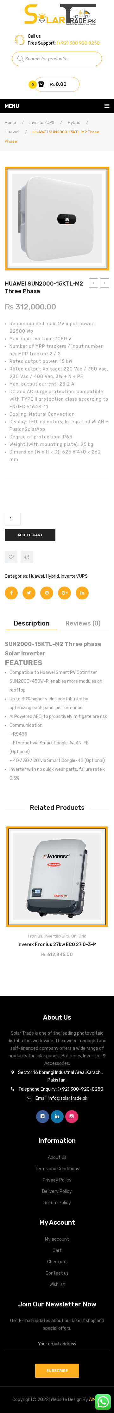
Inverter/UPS (41, 122)
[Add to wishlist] (11, 557)
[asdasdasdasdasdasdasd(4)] (57, 218)
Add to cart (30, 535)
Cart (57, 1250)
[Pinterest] (46, 593)
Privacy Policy (57, 1180)
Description (31, 623)
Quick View (97, 833)
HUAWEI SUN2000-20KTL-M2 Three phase (104, 284)
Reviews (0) (83, 623)
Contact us (57, 1273)
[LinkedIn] (82, 593)
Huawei (12, 132)
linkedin (57, 1116)
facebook (42, 1116)
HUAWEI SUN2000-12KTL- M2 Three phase (93, 284)
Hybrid (74, 122)
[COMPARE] (27, 557)
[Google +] (64, 593)
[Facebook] (11, 593)
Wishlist (57, 1284)
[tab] (31, 623)
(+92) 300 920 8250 (78, 43)
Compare (83, 942)
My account (57, 1239)
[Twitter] (28, 593)
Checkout (57, 1262)
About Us (57, 1157)
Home (10, 122)
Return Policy (57, 1202)
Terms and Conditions (57, 1168)
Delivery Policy (57, 1191)
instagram (71, 1116)
